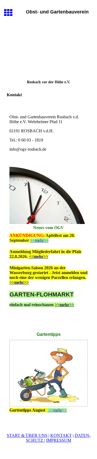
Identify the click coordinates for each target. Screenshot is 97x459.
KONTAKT (61, 435)
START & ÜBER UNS (27, 435)
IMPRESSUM (58, 440)
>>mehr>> (39, 240)
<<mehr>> (38, 256)
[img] (48, 50)
